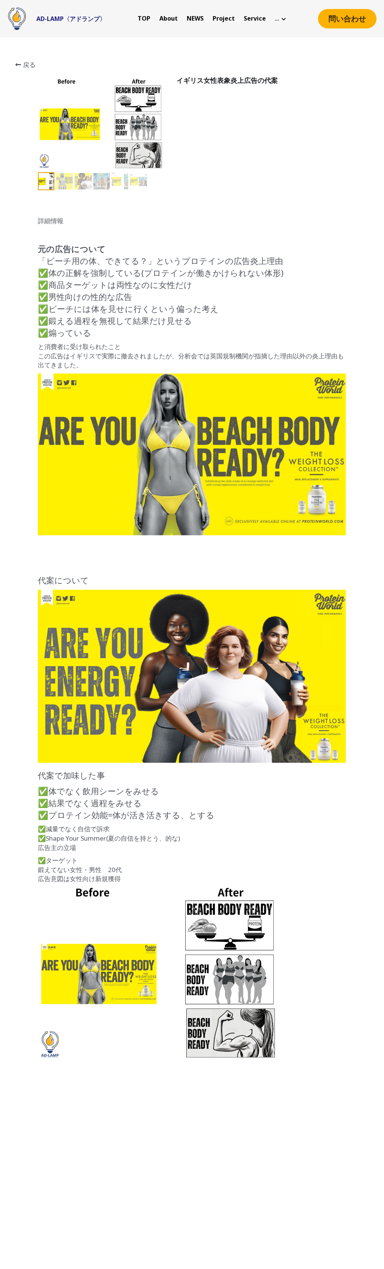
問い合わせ (347, 18)
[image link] (17, 18)
